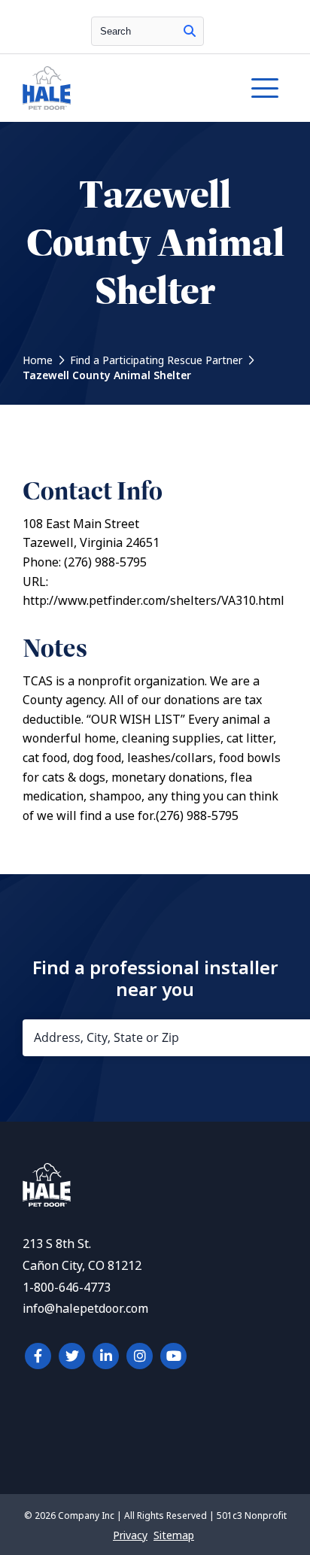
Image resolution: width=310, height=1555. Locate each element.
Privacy (130, 1535)
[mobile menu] (264, 88)
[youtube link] (173, 1356)
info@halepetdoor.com (85, 1308)
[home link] (47, 1202)
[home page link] (119, 88)
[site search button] (189, 31)
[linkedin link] (106, 1356)
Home (38, 360)
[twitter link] (72, 1356)
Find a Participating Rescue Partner (156, 360)
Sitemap (173, 1535)
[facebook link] (38, 1356)
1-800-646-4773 (67, 1287)
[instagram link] (139, 1356)
